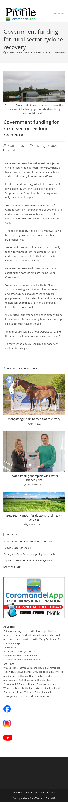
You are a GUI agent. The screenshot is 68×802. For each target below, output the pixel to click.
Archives (39, 792)
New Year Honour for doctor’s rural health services (34, 517)
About (29, 792)
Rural (11, 150)
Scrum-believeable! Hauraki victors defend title (27, 541)
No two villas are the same (17, 547)
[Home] (4, 52)
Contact (51, 792)
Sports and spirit (12, 566)
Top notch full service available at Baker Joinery (27, 560)
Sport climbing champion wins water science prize (34, 478)
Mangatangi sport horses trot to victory (34, 419)
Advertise (18, 792)
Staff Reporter (17, 146)
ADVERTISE (9, 627)
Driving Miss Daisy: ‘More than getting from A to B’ (29, 554)
